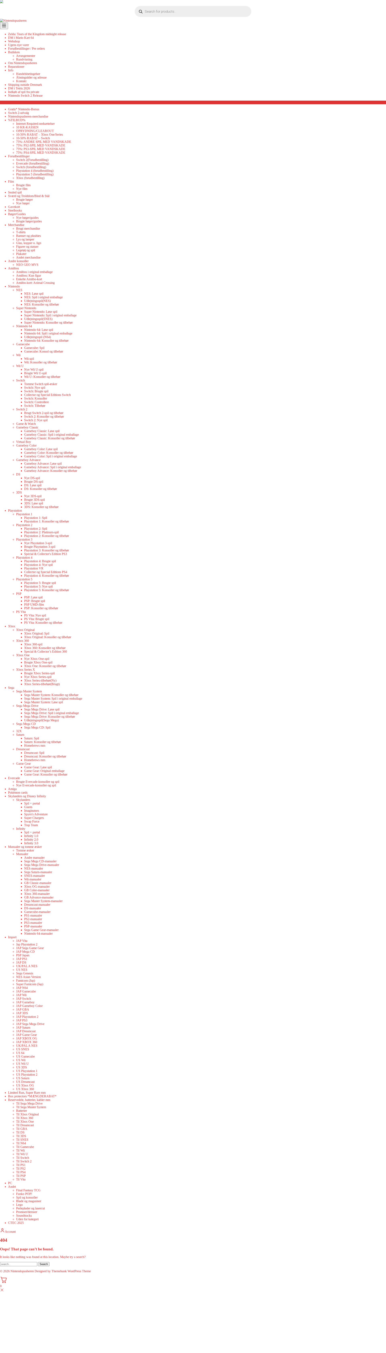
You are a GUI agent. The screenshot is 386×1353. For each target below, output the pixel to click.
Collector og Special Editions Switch (47, 394)
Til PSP (21, 1175)
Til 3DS (21, 1136)
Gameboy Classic (27, 427)
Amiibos (13, 268)
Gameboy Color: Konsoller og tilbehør (48, 452)
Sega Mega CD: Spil (37, 727)
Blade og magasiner (28, 1201)
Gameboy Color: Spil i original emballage (50, 456)
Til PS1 (21, 1165)
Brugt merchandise (28, 228)
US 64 (20, 1053)
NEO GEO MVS (27, 264)
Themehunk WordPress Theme (71, 1271)
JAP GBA (22, 1009)
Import (12, 937)
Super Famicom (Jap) (29, 984)
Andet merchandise (28, 257)
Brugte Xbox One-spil (38, 662)
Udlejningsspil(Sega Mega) (41, 720)
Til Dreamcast (25, 1125)
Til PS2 (21, 1168)
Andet (12, 1186)
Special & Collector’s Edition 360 (45, 651)
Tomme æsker (25, 850)
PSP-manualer (33, 926)
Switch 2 (21, 409)
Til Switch (22, 1157)
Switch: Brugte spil (36, 391)
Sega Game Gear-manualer (41, 930)
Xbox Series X (25, 669)
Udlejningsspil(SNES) (38, 319)
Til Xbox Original (27, 1114)
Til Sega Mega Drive (29, 1103)
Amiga (12, 789)
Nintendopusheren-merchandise (28, 116)
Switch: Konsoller (35, 398)
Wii (18, 355)
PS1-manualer (33, 915)
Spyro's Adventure (36, 814)
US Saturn (22, 1078)
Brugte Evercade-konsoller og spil (37, 781)
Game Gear (23, 763)
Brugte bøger (24, 199)
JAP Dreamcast (26, 1031)
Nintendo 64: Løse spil (38, 329)
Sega (11, 687)
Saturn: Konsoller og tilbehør (42, 742)
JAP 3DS (22, 1013)
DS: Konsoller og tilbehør (40, 489)
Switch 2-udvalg (18, 112)
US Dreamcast (25, 1081)
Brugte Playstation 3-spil (39, 546)
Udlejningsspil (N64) (37, 337)
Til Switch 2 (24, 1161)
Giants (28, 807)
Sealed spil (15, 192)
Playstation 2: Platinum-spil (41, 532)
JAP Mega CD (25, 951)
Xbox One (23, 655)
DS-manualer (32, 908)
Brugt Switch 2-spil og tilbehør (43, 413)
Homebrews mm (34, 745)
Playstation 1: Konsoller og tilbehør (46, 521)
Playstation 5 (24, 579)
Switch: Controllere (36, 402)
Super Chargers (34, 818)
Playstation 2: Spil (35, 528)
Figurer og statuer (27, 246)
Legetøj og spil (25, 250)
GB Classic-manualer (37, 883)
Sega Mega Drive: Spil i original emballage (51, 713)
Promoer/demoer (26, 1212)
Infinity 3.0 (31, 843)
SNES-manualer (34, 875)
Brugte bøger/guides (29, 221)
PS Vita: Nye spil (35, 615)
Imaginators (31, 810)
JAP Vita (21, 940)
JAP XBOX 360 (26, 1042)
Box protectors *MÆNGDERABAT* (32, 1096)
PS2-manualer (33, 919)
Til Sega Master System (31, 1107)
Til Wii (20, 1150)
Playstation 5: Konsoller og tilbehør (46, 590)
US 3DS (21, 1067)
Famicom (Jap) (25, 980)
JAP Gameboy (25, 1002)
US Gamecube (25, 1056)
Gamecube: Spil (34, 347)
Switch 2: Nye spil (36, 420)
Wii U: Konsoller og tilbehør (42, 376)
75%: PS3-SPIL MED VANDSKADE (40, 149)
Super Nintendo (26, 308)
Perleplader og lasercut (30, 1208)
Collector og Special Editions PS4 (45, 572)
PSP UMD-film (34, 604)
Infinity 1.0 (31, 836)
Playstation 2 (24, 525)
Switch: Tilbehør (34, 405)
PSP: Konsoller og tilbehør (41, 608)
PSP (19, 593)
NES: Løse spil (33, 293)
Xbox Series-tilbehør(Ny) (40, 680)
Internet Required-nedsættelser (35, 123)
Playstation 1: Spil (35, 517)
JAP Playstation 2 (27, 1016)
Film (11, 181)
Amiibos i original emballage (34, 272)
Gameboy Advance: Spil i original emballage (52, 467)
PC (10, 1183)
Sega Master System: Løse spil (43, 702)
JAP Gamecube (26, 991)
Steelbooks (15, 210)
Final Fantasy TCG (28, 1190)
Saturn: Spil (31, 738)
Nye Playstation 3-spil (38, 543)
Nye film (21, 188)
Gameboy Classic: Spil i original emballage (51, 434)
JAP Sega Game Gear (30, 948)
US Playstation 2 (26, 1074)
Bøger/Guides (17, 214)
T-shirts (21, 232)
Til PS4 (21, 1172)
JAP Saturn (23, 1027)
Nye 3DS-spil (33, 496)
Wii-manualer (32, 879)
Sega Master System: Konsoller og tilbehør (51, 695)
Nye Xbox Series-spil (37, 677)
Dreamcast (23, 749)
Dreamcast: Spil (34, 752)
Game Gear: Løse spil (38, 767)
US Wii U (22, 1063)
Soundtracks (24, 1215)
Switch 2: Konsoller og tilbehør (44, 416)
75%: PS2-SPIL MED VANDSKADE (40, 145)
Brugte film (23, 185)
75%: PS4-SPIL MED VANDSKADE (40, 152)
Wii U (20, 366)
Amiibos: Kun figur (28, 275)
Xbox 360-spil (33, 644)
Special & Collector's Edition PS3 (45, 554)
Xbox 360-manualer (37, 893)
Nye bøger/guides (27, 217)
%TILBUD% (16, 120)
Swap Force (31, 821)
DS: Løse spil (32, 485)
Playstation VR (33, 568)
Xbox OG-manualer (37, 886)
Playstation (15, 510)
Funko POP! (24, 1194)
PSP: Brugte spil (34, 601)
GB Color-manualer (36, 890)
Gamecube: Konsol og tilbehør (43, 351)
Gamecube (23, 344)
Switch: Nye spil (34, 387)
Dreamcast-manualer (37, 904)
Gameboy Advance (28, 460)
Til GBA (21, 1128)
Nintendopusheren (22, 1271)
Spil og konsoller (27, 1197)
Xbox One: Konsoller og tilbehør (45, 666)
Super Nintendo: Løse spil (40, 311)
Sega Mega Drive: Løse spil (42, 709)
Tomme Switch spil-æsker (40, 384)
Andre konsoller (18, 261)
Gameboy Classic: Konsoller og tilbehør (49, 438)
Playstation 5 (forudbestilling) (34, 174)
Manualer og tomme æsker (25, 846)
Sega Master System (29, 691)
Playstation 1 (24, 514)
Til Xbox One (25, 1121)
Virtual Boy (23, 442)
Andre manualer (34, 857)
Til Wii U (22, 1154)
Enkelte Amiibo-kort (29, 279)
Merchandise (16, 225)
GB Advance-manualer (38, 897)
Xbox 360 (22, 640)
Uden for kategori (27, 1219)
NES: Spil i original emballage (43, 297)
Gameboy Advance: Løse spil (43, 463)
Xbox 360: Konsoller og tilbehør (45, 648)
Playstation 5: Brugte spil (40, 583)
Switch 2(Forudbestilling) (32, 159)
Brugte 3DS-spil (34, 499)
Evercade (14, 778)
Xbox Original (25, 630)
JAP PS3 (21, 1020)
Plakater (21, 253)
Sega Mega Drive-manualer (41, 865)
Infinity (20, 828)
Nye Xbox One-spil (36, 658)
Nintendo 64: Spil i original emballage (48, 333)
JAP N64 (22, 987)
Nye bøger (23, 203)
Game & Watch (26, 423)
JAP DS (21, 962)
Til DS (20, 1132)
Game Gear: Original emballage (44, 771)
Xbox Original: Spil (36, 633)
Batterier (21, 1110)
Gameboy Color (26, 445)
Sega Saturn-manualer (38, 872)
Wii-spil (29, 358)
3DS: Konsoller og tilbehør (41, 507)
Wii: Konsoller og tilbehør (40, 362)
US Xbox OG (25, 1085)
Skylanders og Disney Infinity (27, 796)
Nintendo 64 (24, 326)
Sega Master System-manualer (43, 901)
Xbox (11, 626)
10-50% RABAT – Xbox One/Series (39, 134)
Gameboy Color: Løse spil (41, 449)
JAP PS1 (21, 959)
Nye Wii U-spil (33, 369)
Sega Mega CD (26, 724)
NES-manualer (33, 868)
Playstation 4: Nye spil (38, 564)
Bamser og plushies (28, 235)
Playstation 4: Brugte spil (40, 561)
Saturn (20, 734)
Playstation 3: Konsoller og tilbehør (46, 550)
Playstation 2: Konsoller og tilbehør (46, 536)
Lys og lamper (25, 239)
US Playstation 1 (26, 1071)
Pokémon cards (18, 792)
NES (19, 290)
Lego (19, 1204)
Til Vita (21, 1179)
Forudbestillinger (19, 156)
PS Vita (21, 611)
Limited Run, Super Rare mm (27, 1092)
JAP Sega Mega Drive (30, 1024)
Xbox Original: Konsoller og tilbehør (47, 637)
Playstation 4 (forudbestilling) (34, 170)
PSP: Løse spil (33, 597)
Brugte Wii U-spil (35, 373)
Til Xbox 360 (24, 1118)
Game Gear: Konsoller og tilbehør (45, 774)
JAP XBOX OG (26, 1038)
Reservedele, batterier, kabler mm (29, 1100)
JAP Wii (21, 995)
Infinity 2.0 (31, 839)
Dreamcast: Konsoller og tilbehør (45, 756)
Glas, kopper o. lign (28, 243)
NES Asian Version (28, 977)
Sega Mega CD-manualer (40, 861)
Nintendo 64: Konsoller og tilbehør (46, 340)
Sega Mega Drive (27, 705)
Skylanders (23, 799)
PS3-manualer (33, 922)
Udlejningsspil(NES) (37, 300)
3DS (19, 492)
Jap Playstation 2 (26, 944)
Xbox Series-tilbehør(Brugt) (42, 684)
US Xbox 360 (25, 1089)
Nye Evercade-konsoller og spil (36, 785)
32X (19, 731)
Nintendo (14, 286)
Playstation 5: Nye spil (38, 586)
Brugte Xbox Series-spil (39, 673)
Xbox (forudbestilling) (30, 178)
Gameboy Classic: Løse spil (42, 431)
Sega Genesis (24, 973)
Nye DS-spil (32, 478)
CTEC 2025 (16, 1222)
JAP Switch (23, 998)
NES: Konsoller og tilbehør (41, 304)
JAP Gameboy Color (29, 1006)
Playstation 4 (24, 557)
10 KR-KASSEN (27, 127)
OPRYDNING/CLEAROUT (35, 131)
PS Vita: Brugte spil (36, 619)
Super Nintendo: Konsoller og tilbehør (48, 322)
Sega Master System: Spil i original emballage (53, 698)
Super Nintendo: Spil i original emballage (50, 315)
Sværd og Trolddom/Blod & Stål (28, 196)
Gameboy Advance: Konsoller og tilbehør (50, 470)
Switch (20, 380)
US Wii (21, 1060)
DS (18, 474)
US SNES (22, 1049)
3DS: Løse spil (33, 503)
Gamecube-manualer (37, 912)
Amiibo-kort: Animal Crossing (35, 282)
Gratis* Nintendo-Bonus (23, 109)
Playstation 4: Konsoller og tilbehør (46, 575)
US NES (21, 969)
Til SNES (22, 1139)
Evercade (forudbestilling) (32, 163)
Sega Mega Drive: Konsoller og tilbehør (49, 716)
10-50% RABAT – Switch (33, 138)
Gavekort (14, 206)
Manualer (22, 854)
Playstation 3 (24, 539)
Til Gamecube (25, 1147)
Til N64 (21, 1143)
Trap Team (31, 825)
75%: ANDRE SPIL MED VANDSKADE (43, 141)
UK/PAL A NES (26, 966)
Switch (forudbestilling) (31, 167)
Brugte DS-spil (33, 481)
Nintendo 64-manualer (38, 933)
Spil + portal (32, 803)
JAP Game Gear (26, 1034)
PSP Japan (22, 955)
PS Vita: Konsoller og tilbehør (43, 622)
